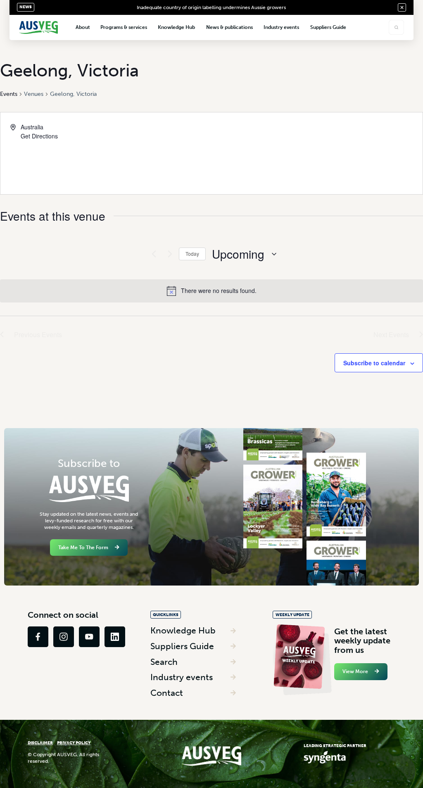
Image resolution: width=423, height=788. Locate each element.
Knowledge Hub (183, 630)
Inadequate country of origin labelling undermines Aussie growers (211, 7)
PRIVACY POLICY (73, 742)
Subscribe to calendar (374, 363)
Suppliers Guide (182, 646)
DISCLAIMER (40, 742)
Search (164, 662)
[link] (38, 636)
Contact (166, 693)
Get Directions (39, 136)
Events (8, 94)
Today (192, 253)
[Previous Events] (152, 254)
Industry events (181, 677)
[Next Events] (168, 254)
